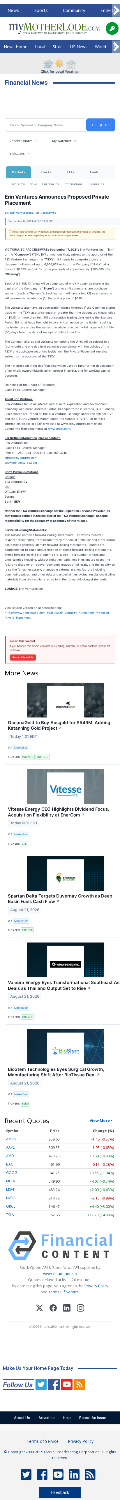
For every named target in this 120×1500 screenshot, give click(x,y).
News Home (15, 46)
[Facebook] (53, 1309)
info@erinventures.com (21, 457)
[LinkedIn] (67, 1309)
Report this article (23, 657)
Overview (17, 184)
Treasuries (96, 184)
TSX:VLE (27, 1017)
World (100, 46)
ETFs (70, 172)
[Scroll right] (116, 10)
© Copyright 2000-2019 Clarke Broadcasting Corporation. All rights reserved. (60, 1454)
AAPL (10, 1147)
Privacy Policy (96, 1285)
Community (74, 10)
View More (100, 1120)
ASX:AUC (27, 756)
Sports (41, 10)
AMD (10, 1155)
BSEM (25, 1103)
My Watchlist (61, 141)
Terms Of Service (63, 1291)
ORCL (10, 1206)
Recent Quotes (20, 141)
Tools (93, 172)
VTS (24, 843)
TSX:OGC (42, 756)
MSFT (10, 1189)
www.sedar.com (59, 428)
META (10, 1181)
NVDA (11, 1197)
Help (67, 1418)
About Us (22, 1418)
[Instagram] (81, 1309)
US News (78, 46)
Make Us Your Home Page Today (38, 1368)
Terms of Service (43, 1441)
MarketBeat (21, 747)
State (58, 46)
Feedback (60, 1492)
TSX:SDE (27, 930)
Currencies (50, 184)
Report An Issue (92, 1418)
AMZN (11, 1138)
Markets (18, 172)
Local (40, 46)
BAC (9, 1164)
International (73, 184)
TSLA (10, 1214)
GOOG (11, 1172)
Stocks (46, 172)
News (13, 10)
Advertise (46, 1418)
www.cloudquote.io (60, 1273)
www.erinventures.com (21, 462)
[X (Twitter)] (39, 1309)
